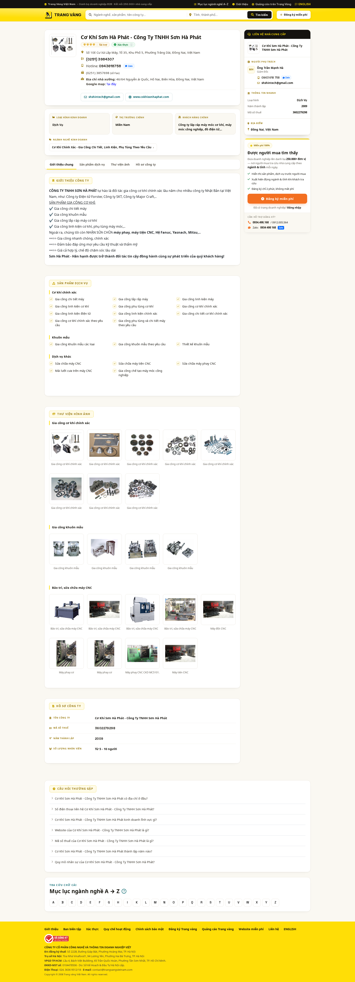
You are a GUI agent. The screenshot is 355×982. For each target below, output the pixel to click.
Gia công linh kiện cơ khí (72, 306)
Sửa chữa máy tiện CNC (135, 363)
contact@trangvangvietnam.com (112, 970)
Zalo (130, 66)
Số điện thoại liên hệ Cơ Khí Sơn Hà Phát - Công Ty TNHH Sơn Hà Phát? (104, 809)
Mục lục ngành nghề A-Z (213, 4)
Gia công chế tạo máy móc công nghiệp (140, 373)
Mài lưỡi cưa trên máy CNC (73, 371)
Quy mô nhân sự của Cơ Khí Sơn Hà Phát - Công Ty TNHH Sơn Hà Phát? (104, 862)
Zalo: (268, 227)
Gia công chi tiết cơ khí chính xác (205, 313)
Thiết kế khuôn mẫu (196, 344)
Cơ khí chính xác (64, 292)
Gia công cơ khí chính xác (199, 306)
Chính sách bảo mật (150, 929)
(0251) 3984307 (100, 59)
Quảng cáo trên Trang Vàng (273, 4)
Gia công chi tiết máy (69, 299)
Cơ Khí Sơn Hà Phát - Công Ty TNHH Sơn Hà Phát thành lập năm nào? (103, 851)
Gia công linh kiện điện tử (73, 313)
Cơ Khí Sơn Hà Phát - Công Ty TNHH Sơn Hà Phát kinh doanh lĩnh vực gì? (106, 819)
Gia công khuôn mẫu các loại (75, 344)
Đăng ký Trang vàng (183, 929)
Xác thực (92, 929)
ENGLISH (305, 4)
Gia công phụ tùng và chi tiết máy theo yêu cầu (142, 323)
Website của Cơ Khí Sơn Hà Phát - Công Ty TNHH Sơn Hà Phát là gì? (102, 830)
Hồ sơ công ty (146, 164)
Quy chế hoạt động (117, 929)
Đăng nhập (294, 207)
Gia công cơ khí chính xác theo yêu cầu (79, 323)
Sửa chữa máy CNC (68, 363)
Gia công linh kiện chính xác (138, 313)
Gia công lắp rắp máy (133, 299)
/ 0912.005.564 (270, 222)
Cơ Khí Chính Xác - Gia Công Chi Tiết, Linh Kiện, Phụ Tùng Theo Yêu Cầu (101, 147)
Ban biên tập (72, 929)
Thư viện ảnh (120, 164)
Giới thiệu (242, 4)
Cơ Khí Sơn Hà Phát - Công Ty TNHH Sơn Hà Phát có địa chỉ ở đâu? (101, 798)
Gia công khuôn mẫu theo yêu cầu (142, 344)
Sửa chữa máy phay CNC (199, 363)
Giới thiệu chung (61, 164)
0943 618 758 (271, 77)
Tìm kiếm (261, 15)
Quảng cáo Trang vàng (218, 929)
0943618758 (110, 66)
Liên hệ (274, 929)
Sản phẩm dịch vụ (92, 164)
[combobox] (139, 15)
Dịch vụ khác (61, 356)
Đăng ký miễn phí (295, 14)
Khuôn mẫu (61, 337)
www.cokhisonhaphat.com (151, 97)
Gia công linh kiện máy (198, 299)
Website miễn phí (251, 929)
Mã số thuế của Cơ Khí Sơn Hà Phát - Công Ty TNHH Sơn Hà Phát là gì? (104, 841)
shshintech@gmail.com (104, 97)
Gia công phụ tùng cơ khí (136, 306)
